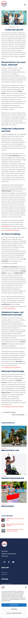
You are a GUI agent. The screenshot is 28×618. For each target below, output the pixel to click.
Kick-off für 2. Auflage (9, 412)
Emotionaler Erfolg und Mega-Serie (12, 478)
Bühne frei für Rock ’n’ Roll (10, 450)
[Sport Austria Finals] (4, 6)
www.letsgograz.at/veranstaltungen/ (11, 367)
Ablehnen (14, 609)
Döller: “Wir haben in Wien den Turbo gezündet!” (15, 524)
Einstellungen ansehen (14, 613)
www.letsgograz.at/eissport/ (12, 230)
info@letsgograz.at (6, 226)
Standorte (4, 574)
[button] (26, 587)
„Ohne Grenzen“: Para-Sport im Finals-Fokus (15, 519)
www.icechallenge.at (10, 308)
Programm (4, 572)
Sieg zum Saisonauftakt (18, 414)
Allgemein (3, 448)
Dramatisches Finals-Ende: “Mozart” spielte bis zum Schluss (15, 530)
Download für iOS (6, 584)
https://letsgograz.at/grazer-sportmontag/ (12, 406)
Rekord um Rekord (7, 506)
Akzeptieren (14, 605)
